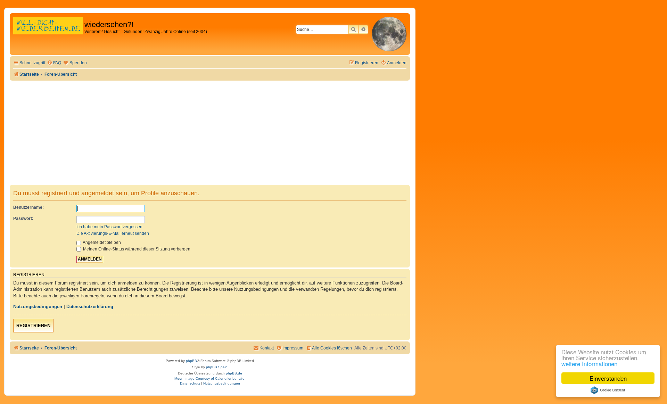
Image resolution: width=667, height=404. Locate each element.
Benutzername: (28, 207)
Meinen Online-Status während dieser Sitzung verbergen (136, 249)
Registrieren (33, 325)
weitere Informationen (589, 363)
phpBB (191, 361)
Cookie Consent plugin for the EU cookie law (608, 390)
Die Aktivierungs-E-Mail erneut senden (112, 233)
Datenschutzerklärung (89, 306)
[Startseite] (47, 33)
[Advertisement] (210, 132)
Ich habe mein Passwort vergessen (109, 226)
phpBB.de (234, 373)
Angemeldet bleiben (101, 242)
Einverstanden (608, 378)
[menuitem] (54, 63)
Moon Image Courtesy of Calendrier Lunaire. (210, 378)
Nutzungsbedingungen (37, 306)
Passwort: (23, 218)
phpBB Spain (217, 367)
